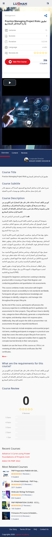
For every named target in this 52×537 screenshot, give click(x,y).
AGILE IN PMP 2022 (11, 461)
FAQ (35, 529)
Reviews (24, 153)
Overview (5, 153)
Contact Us (44, 529)
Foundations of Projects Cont (16, 457)
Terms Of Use (25, 529)
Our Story (13, 529)
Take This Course (19, 62)
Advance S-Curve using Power (16, 453)
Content (15, 153)
